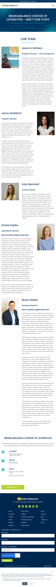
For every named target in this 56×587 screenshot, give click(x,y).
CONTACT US (33, 1)
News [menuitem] (42, 511)
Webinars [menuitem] (24, 522)
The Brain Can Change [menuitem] (27, 517)
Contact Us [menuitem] (44, 520)
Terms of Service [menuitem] (47, 566)
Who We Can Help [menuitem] (26, 520)
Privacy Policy (41, 576)
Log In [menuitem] (42, 522)
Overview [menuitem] (11, 514)
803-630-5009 (25, 1)
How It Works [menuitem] (25, 511)
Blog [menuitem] (42, 517)
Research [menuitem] (11, 525)
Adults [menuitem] (10, 520)
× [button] (52, 571)
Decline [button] (31, 583)
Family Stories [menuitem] (25, 525)
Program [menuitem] (23, 514)
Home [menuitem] (10, 511)
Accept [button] (24, 583)
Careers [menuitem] (43, 514)
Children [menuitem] (11, 517)
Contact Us (12, 487)
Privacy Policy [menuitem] (48, 565)
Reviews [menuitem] (11, 522)
